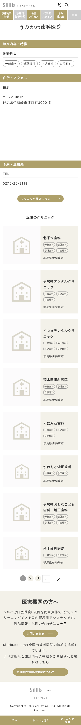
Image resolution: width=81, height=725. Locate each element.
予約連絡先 (60, 15)
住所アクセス (34, 15)
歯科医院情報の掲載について (36, 672)
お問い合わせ (36, 633)
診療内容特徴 (6, 15)
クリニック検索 (67, 720)
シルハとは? (40, 720)
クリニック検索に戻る (36, 198)
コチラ (61, 623)
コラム (13, 720)
